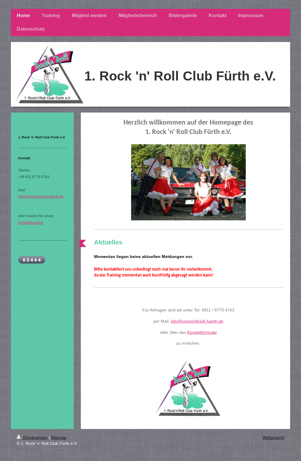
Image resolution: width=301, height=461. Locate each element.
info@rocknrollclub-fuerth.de (197, 321)
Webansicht (273, 437)
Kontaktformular (202, 332)
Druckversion (35, 437)
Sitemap (58, 437)
